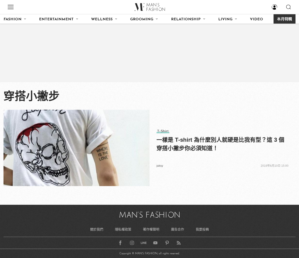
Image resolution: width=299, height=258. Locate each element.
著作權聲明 (151, 229)
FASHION (12, 19)
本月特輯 (284, 19)
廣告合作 (177, 229)
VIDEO (256, 19)
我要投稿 (202, 229)
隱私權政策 (123, 229)
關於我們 (96, 229)
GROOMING (141, 19)
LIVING (225, 19)
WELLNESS (102, 19)
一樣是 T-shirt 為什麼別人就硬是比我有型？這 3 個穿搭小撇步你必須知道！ (220, 144)
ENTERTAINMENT (56, 19)
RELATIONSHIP (186, 19)
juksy (160, 165)
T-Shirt (163, 131)
